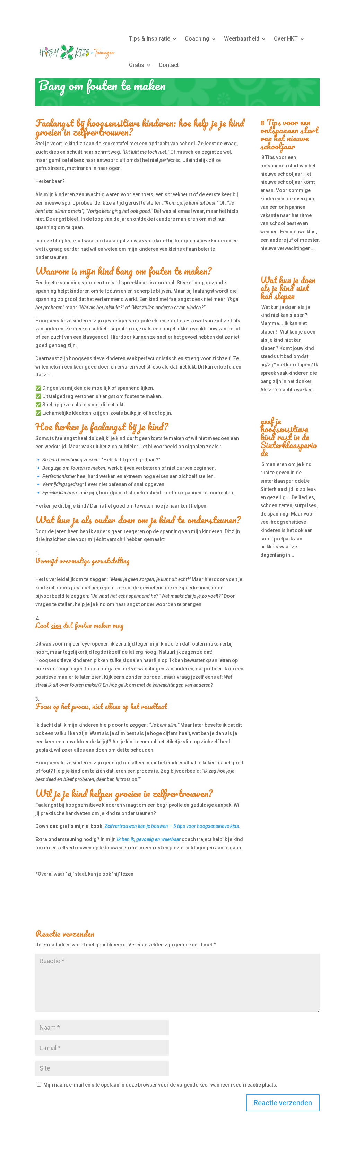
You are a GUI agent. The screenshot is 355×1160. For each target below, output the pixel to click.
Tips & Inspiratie (149, 38)
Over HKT (286, 38)
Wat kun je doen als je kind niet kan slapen (287, 288)
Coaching (197, 38)
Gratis (136, 65)
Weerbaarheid (241, 38)
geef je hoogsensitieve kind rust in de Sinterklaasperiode (288, 437)
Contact (169, 65)
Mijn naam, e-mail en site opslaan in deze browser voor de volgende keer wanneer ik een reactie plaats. (160, 1085)
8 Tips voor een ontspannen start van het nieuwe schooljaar (289, 134)
